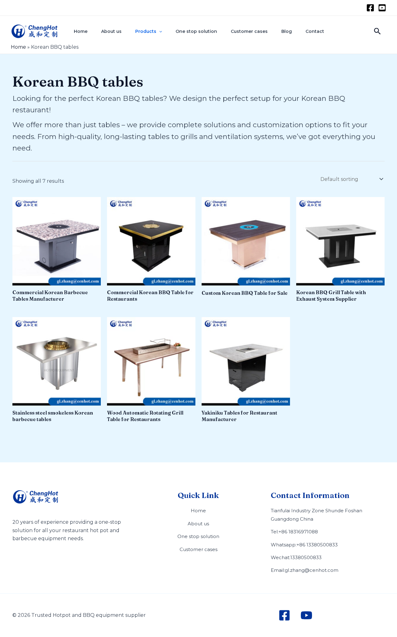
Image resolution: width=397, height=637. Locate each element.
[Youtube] (382, 8)
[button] (159, 31)
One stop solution (196, 31)
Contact (315, 31)
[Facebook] (370, 8)
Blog (286, 31)
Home (80, 31)
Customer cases (249, 31)
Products (145, 31)
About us (111, 31)
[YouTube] (306, 615)
